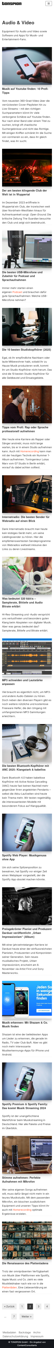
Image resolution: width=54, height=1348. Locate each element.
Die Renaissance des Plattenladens (25, 1263)
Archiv (37, 1332)
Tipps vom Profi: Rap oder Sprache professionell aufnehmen (25, 429)
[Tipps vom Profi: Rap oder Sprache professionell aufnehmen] (27, 404)
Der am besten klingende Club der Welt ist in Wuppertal (24, 192)
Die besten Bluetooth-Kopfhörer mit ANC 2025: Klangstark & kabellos (25, 768)
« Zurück (9, 1306)
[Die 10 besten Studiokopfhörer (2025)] (27, 327)
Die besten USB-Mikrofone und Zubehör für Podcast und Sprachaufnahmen (22, 276)
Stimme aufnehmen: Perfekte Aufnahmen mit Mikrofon (21, 1179)
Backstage (25, 1332)
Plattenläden (9, 1287)
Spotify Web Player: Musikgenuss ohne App (24, 857)
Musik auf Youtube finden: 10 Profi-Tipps (25, 91)
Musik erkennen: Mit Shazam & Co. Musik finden (25, 1024)
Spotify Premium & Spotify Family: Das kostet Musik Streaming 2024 (25, 1106)
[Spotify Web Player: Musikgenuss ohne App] (27, 832)
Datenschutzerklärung (15, 1336)
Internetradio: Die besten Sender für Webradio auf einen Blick (26, 519)
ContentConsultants (27, 1345)
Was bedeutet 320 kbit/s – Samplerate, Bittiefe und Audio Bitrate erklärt (22, 602)
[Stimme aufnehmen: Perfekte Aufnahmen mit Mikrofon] (27, 1155)
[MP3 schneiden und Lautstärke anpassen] (27, 657)
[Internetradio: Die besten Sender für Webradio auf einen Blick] (27, 494)
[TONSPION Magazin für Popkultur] (11, 3)
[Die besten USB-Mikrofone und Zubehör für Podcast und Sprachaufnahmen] (27, 249)
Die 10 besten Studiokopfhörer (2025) (26, 349)
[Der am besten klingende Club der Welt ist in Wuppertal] (27, 168)
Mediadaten (9, 1332)
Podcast (17, 292)
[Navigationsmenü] (48, 3)
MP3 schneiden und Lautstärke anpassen (22, 682)
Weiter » (26, 1316)
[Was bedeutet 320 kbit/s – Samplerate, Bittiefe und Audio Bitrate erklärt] (27, 576)
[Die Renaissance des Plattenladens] (27, 1240)
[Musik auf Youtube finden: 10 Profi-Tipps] (27, 66)
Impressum (37, 1336)
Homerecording (29, 451)
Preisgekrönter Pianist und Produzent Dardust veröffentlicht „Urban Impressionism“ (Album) (27, 933)
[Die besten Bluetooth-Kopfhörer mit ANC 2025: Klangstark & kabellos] (27, 743)
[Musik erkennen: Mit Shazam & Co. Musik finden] (27, 1000)
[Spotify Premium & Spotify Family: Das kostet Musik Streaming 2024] (27, 1081)
